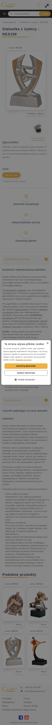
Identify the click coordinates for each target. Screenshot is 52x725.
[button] (26, 379)
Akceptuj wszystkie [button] (26, 366)
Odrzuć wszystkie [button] (26, 373)
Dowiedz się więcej (24, 360)
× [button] (47, 343)
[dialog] (26, 362)
